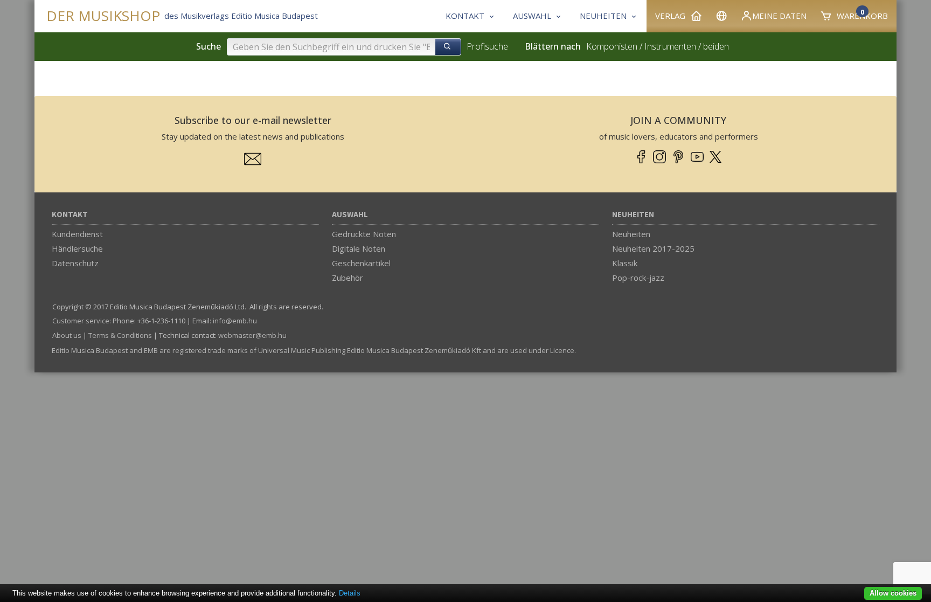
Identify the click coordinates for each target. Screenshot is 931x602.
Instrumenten (670, 46)
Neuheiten (633, 214)
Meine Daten (779, 15)
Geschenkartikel (361, 263)
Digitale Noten (358, 248)
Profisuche (487, 46)
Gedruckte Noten (364, 234)
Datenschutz (75, 263)
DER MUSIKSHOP (103, 16)
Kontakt (70, 214)
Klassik (624, 263)
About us (66, 335)
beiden (716, 46)
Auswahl (350, 214)
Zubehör (347, 277)
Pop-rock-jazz (638, 277)
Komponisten (611, 46)
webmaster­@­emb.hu (252, 335)
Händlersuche (77, 248)
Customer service (80, 321)
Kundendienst (77, 234)
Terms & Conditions (120, 335)
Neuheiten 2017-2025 (653, 248)
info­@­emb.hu (235, 321)
